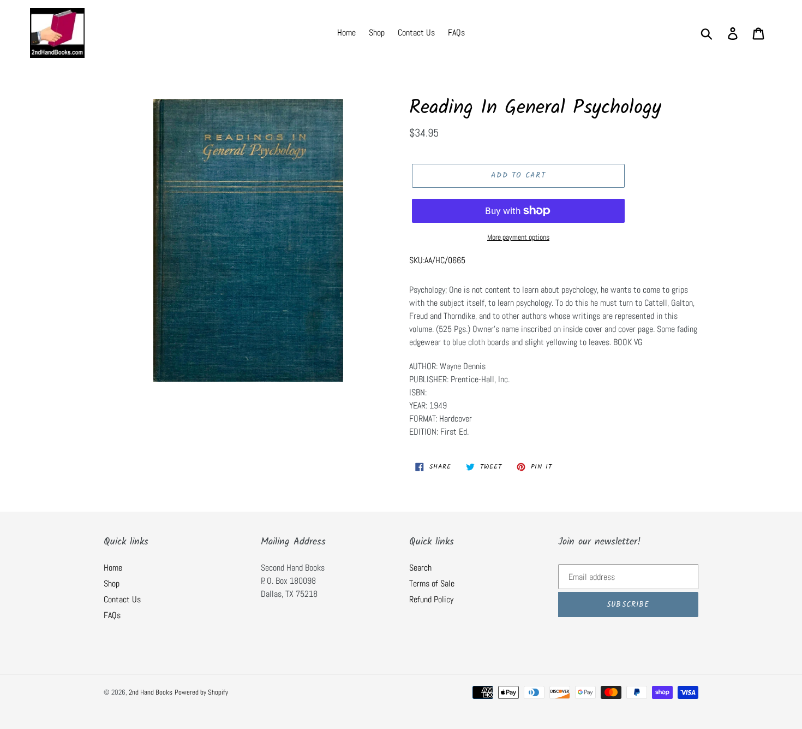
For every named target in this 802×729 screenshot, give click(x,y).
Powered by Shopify (201, 692)
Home (113, 567)
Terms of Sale (431, 583)
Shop (111, 583)
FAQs (112, 615)
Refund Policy (431, 599)
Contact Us (122, 599)
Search (420, 567)
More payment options (518, 237)
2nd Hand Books (150, 692)
